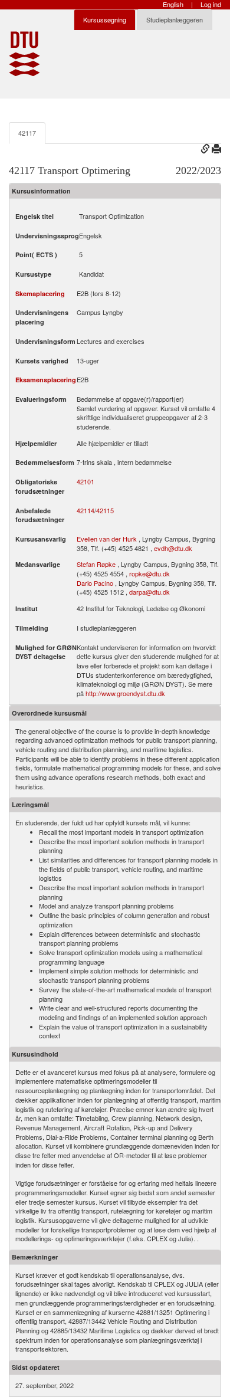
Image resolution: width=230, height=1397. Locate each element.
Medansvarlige (37, 564)
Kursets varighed (41, 360)
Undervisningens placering (41, 317)
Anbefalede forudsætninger (39, 515)
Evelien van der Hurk (107, 538)
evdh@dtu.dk (173, 548)
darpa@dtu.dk (149, 591)
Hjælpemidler (36, 443)
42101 (85, 481)
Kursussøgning (104, 19)
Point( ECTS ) (36, 254)
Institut (26, 608)
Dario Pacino (95, 583)
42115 (105, 510)
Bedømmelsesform (44, 462)
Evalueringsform (41, 399)
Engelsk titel (34, 216)
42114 (85, 510)
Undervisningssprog (47, 235)
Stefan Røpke (96, 564)
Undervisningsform (45, 341)
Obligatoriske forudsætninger (39, 486)
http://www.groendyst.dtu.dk (125, 693)
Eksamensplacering (45, 379)
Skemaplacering (40, 293)
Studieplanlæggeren (174, 19)
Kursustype (33, 274)
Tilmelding (31, 628)
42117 (27, 132)
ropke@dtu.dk (149, 573)
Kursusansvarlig (40, 538)
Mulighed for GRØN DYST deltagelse (46, 652)
